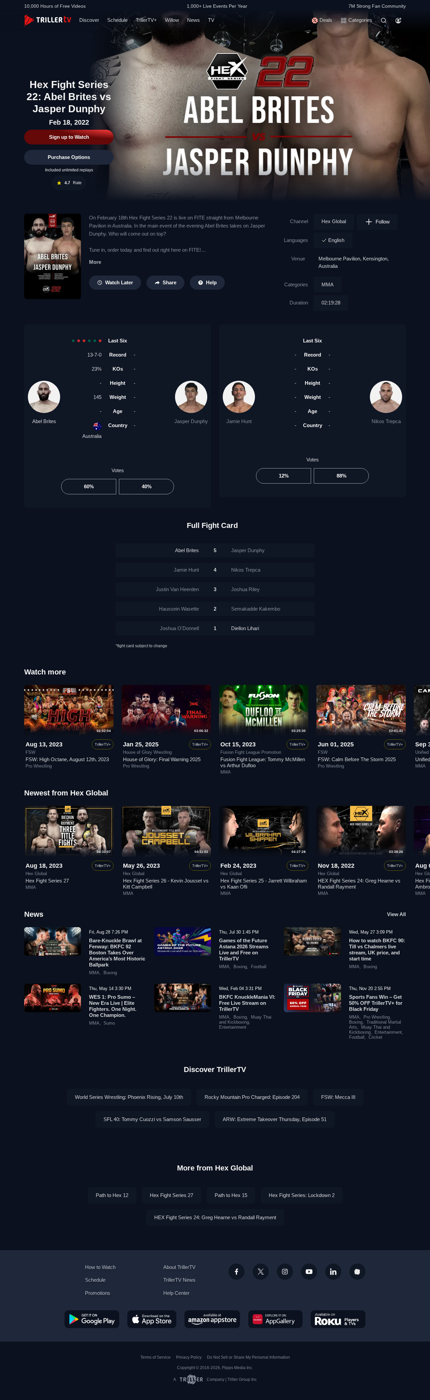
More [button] (95, 262)
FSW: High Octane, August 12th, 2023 (67, 759)
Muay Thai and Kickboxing (245, 1020)
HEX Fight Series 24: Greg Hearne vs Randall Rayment (215, 1217)
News (193, 20)
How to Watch (100, 1267)
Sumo (109, 1023)
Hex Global (333, 221)
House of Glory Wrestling (147, 752)
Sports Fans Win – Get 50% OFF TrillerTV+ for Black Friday (375, 1003)
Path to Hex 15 (231, 1195)
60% (89, 486)
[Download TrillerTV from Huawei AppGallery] (275, 1319)
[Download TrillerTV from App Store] (151, 1319)
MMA (327, 284)
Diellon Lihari (245, 628)
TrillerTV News (179, 1280)
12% (284, 476)
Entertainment (232, 1027)
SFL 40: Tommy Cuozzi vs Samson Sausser (152, 1119)
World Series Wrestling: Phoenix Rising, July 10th (129, 1097)
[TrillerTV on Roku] (338, 1319)
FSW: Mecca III (338, 1097)
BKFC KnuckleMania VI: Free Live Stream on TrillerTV (247, 1003)
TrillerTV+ (146, 20)
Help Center (176, 1293)
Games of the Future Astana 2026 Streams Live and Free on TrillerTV (243, 949)
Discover (89, 20)
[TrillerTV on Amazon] (212, 1319)
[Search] (383, 20)
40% (147, 486)
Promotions (97, 1293)
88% (341, 476)
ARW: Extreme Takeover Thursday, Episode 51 (275, 1119)
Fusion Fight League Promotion (250, 752)
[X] (261, 1272)
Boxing (110, 973)
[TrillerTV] (47, 20)
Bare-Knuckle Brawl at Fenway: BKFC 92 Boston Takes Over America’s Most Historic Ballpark (117, 952)
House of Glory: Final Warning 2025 (162, 759)
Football (258, 966)
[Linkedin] (333, 1272)
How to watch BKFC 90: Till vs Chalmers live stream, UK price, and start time (377, 949)
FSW (30, 752)
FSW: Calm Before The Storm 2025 (357, 759)
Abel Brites (44, 421)
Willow (172, 20)
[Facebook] (236, 1272)
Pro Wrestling (39, 766)
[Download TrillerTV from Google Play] (91, 1319)
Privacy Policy (189, 1357)
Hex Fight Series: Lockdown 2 (302, 1195)
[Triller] (357, 1272)
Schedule (117, 20)
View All (396, 914)
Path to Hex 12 (112, 1195)
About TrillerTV (179, 1267)
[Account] (398, 20)
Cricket (375, 1037)
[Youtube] (309, 1272)
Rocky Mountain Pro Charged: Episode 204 (252, 1097)
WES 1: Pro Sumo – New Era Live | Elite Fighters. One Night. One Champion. (112, 1006)
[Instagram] (285, 1272)
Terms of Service (155, 1357)
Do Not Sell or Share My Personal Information (248, 1357)
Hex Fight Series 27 (47, 880)
